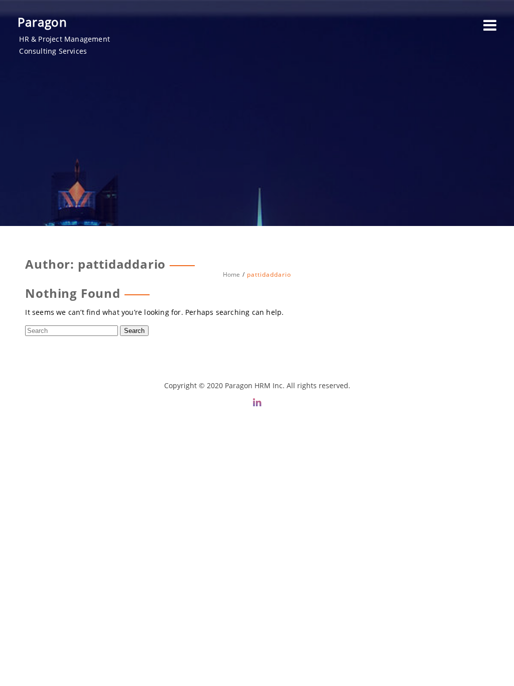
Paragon (42, 22)
